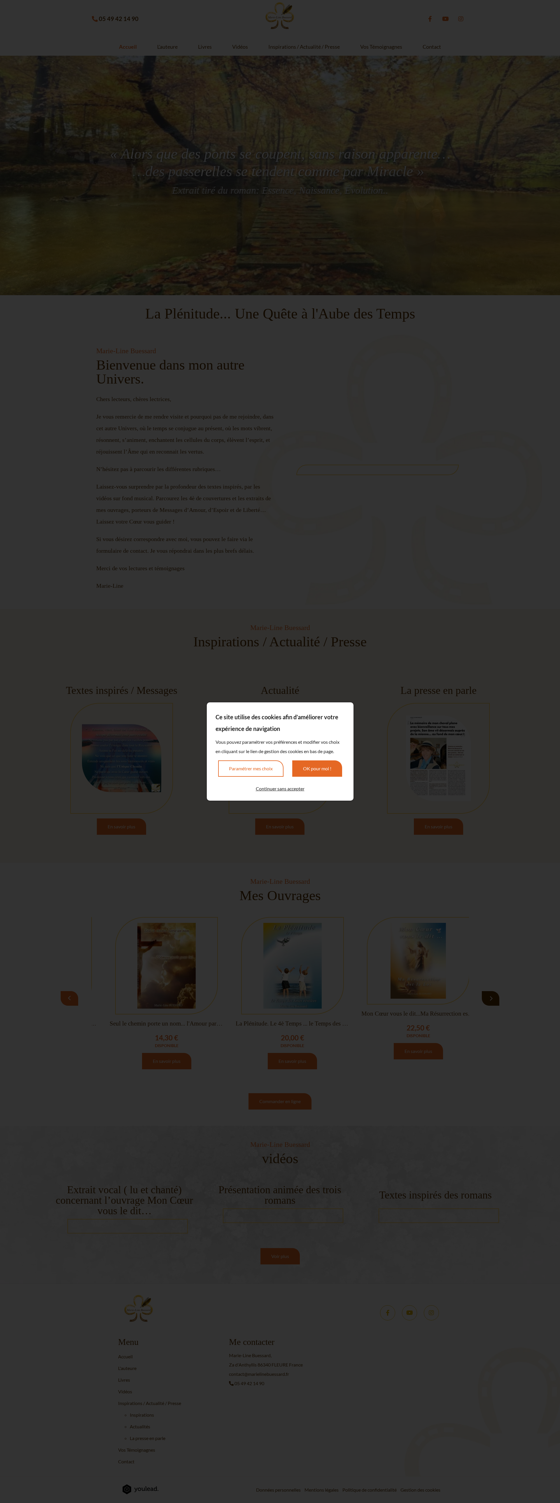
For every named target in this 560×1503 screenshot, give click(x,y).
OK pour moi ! (317, 768)
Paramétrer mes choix (251, 768)
